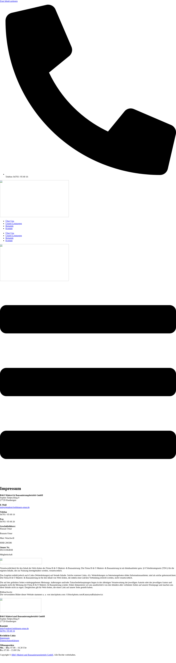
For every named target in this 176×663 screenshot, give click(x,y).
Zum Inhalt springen (9, 1)
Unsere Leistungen (14, 223)
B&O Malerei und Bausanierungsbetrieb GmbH (32, 655)
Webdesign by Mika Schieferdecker (15, 659)
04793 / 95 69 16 (7, 631)
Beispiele (9, 226)
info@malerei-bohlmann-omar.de (14, 628)
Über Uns (10, 221)
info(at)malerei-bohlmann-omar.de (15, 507)
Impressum (4, 638)
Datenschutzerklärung (9, 640)
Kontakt (9, 228)
